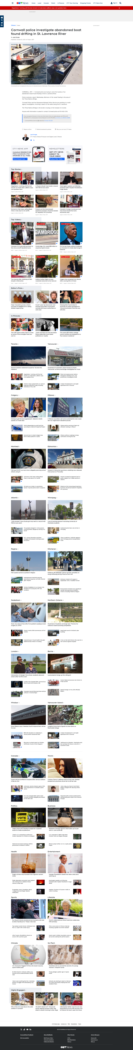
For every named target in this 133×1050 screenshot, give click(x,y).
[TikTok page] (24, 1029)
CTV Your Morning (72, 3)
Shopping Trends (85, 3)
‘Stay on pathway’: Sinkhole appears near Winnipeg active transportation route (70, 539)
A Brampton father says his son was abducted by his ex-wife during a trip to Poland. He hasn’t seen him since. (71, 1008)
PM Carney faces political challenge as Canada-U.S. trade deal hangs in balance (71, 248)
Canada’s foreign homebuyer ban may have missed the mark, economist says (70, 210)
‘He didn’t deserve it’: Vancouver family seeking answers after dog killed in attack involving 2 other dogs (46, 1008)
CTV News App (56, 1024)
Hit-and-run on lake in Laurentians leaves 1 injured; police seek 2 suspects (34, 487)
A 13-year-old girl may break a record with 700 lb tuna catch (46, 186)
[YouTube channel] (27, 1029)
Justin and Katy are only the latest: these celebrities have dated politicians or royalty (46, 334)
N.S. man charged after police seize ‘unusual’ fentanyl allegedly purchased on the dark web (34, 797)
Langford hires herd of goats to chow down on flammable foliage (62, 727)
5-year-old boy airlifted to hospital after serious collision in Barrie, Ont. (28, 780)
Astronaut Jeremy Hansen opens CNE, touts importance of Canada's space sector (34, 788)
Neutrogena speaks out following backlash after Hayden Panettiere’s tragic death (71, 187)
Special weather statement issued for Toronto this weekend (26, 368)
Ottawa (13, 25)
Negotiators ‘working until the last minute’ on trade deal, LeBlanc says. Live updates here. (22, 187)
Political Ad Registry (49, 1041)
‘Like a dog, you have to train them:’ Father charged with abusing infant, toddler (70, 788)
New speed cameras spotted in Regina (23, 572)
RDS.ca (93, 1041)
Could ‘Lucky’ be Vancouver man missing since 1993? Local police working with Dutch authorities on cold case (45, 307)
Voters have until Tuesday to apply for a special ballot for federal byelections (26, 829)
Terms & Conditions (49, 1039)
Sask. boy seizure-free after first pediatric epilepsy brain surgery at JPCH (28, 624)
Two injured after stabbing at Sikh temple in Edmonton (21, 280)
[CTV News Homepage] (22, 3)
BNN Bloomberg (71, 1039)
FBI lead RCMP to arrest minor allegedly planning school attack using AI (28, 471)
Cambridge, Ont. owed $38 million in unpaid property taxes (46, 247)
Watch (53, 3)
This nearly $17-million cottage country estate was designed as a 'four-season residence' (70, 334)
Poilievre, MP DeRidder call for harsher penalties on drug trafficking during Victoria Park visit (63, 573)
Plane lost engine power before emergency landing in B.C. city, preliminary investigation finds (69, 376)
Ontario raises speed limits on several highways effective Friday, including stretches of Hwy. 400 (34, 385)
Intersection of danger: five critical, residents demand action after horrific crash (27, 675)
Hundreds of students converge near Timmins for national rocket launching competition (63, 624)
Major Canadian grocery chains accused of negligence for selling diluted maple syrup (21, 306)
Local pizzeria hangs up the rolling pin (59, 675)
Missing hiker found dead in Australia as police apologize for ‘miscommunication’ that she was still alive (70, 307)
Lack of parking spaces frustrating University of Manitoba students (62, 522)
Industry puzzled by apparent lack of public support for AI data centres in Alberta (70, 478)
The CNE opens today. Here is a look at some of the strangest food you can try (22, 334)
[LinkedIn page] (30, 1029)
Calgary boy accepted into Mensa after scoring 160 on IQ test (70, 280)
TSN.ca (69, 1041)
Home (33, 3)
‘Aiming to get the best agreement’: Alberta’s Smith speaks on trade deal (26, 419)
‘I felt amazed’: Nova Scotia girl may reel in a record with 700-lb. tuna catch (28, 522)
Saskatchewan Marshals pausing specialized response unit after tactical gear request (34, 579)
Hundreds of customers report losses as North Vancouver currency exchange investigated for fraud (64, 368)
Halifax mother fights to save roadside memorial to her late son (45, 280)
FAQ (69, 1024)
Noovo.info (93, 1038)
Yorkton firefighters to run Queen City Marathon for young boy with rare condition (34, 589)
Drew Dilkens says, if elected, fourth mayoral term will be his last (28, 727)
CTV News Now (98, 3)
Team (79, 1024)
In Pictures (61, 3)
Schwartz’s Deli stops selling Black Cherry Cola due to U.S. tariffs (21, 210)
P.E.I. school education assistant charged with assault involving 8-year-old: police (34, 539)
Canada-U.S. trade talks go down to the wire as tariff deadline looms (22, 247)
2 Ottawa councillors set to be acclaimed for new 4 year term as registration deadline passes (65, 419)
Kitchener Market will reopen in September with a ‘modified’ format (69, 580)
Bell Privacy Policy (48, 1038)
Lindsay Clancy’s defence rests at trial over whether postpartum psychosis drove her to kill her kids (64, 780)
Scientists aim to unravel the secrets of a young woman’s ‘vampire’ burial (63, 966)
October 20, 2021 (48, 120)
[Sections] (12, 3)
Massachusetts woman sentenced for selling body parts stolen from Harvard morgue (70, 797)
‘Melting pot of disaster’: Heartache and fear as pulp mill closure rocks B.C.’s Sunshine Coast (71, 744)
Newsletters (74, 1024)
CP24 (68, 1038)
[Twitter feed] (21, 1029)
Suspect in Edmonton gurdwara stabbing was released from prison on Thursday (65, 471)
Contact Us (63, 1024)
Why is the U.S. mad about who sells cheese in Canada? (22, 1007)
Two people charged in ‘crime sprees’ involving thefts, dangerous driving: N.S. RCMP (34, 529)
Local (39, 3)
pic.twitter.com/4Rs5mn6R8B (62, 117)
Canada (46, 3)
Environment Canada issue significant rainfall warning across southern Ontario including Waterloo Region (70, 590)
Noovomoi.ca (94, 1039)
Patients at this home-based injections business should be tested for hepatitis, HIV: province (46, 210)
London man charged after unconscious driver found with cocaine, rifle (35, 682)
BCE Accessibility (24, 1038)
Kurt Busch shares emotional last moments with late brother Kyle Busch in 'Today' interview (28, 920)
